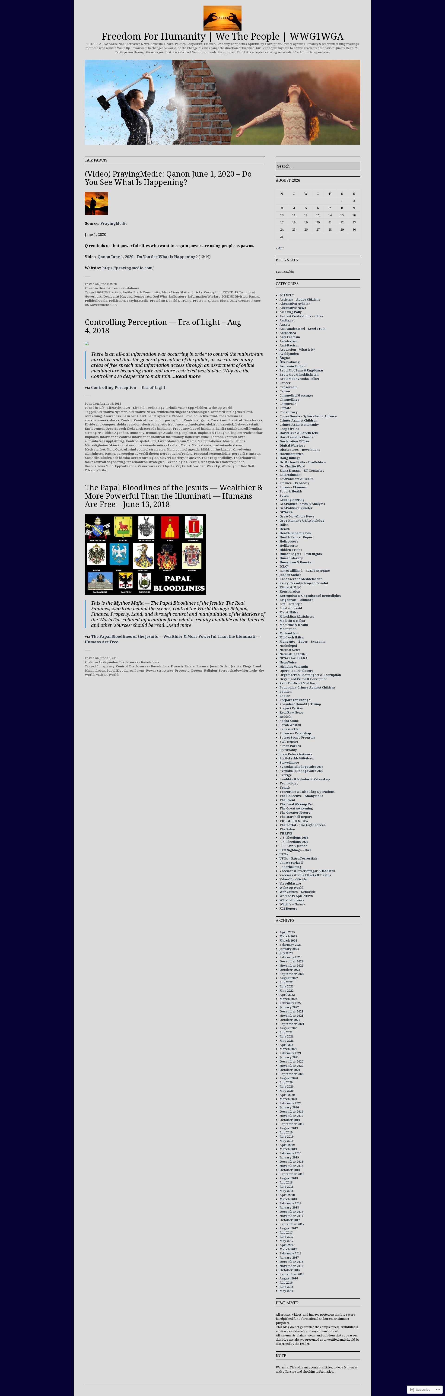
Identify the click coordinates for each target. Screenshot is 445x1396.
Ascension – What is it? (297, 349)
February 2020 (290, 1103)
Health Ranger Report (297, 537)
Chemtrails (288, 404)
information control (115, 437)
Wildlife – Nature (292, 904)
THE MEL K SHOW (294, 821)
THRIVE (286, 833)
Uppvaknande (125, 466)
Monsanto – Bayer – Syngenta (302, 641)
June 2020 (286, 1086)
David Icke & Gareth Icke (299, 433)
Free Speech (116, 428)
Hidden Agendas (115, 433)
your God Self (243, 466)
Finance (202, 666)
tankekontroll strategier (145, 462)
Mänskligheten (96, 445)
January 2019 (289, 1157)
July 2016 (286, 1282)
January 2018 (289, 1207)
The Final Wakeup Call (297, 804)
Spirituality (288, 750)
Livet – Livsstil (291, 608)
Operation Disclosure (297, 671)
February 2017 (290, 1253)
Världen (199, 466)
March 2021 (288, 1049)
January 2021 (289, 1057)
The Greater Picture (295, 812)
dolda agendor (128, 424)
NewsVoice (288, 662)
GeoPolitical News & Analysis (302, 504)
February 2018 (290, 1203)
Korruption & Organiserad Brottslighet (310, 595)
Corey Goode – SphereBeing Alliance (308, 416)
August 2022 (289, 978)
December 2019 (291, 1111)
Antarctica (288, 333)
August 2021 (289, 1028)
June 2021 (286, 1036)
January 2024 (289, 949)
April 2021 (287, 1045)
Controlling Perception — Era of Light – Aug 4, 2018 (163, 326)
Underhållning (290, 867)
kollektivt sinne (197, 437)
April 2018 (287, 1195)
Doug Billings (290, 458)
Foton (284, 495)
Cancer (285, 383)
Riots (224, 300)
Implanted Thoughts (213, 433)
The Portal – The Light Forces (303, 825)
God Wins (160, 296)
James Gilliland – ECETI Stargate (305, 570)
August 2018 (289, 1178)
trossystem (210, 462)
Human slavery (291, 558)
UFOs (284, 854)
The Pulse (287, 829)
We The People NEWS (296, 896)
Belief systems (158, 416)
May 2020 (286, 1090)
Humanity (137, 433)
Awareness (112, 416)
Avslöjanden (108, 662)
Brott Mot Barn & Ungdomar (302, 370)
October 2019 (290, 1120)
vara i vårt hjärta (161, 466)
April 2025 (287, 932)
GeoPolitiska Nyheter (296, 508)
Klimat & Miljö (290, 587)
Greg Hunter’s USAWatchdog (302, 520)
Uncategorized (291, 862)
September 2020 (292, 1074)
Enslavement (95, 428)
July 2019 (286, 1132)
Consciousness (230, 416)
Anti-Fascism (290, 337)
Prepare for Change (295, 700)
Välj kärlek (184, 466)
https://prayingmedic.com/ (128, 267)
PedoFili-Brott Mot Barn (298, 683)
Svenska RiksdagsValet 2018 (301, 767)
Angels (285, 324)
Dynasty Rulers (183, 666)
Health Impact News (295, 533)
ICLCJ (284, 566)
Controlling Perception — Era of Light (128, 387)
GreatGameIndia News (297, 516)
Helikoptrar (289, 545)
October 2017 (290, 1220)
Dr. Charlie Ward (292, 466)
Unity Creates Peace (245, 300)
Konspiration (290, 591)
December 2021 (291, 1011)
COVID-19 (230, 292)
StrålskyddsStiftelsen (297, 758)
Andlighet (287, 320)
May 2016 (286, 1291)
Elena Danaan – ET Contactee (302, 470)
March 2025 (288, 936)
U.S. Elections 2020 (294, 842)
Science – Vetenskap (295, 733)
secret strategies (144, 458)
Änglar (285, 358)
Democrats (142, 296)
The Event (287, 800)
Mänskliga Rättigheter (297, 616)
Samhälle (92, 458)
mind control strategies (146, 449)
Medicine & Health (294, 625)
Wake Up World (220, 408)
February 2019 (290, 1153)
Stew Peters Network (296, 754)
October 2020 (290, 1070)
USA (113, 305)
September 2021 (292, 1024)
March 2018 (288, 1199)
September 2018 (292, 1174)
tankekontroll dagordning (105, 462)
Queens (197, 670)
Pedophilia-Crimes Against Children (307, 687)
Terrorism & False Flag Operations (307, 792)
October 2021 (290, 1020)
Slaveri (165, 458)
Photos (285, 696)
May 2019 (286, 1141)
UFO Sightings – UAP (295, 850)
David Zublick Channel (297, 437)
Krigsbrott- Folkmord (297, 600)
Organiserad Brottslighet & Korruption (310, 675)
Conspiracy (105, 666)
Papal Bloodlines (120, 670)
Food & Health (291, 491)
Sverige (286, 775)
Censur (285, 391)
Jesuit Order (219, 666)
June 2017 (286, 1236)
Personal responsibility (212, 453)
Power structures (160, 670)
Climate (285, 408)
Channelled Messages (297, 395)
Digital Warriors (292, 445)
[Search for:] (318, 166)
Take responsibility (216, 458)
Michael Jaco (289, 633)
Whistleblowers (292, 900)
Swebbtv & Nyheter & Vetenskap (305, 779)
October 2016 (290, 1270)
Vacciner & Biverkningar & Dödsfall (307, 871)
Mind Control (117, 449)
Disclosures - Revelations (119, 288)
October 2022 (290, 970)
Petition (286, 691)
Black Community (146, 292)
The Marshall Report (296, 817)
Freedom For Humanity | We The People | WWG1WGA (222, 36)
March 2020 (288, 1099)
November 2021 (291, 1015)
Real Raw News (291, 712)
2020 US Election (108, 292)
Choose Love (182, 416)
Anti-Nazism (289, 341)
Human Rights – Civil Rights (301, 554)
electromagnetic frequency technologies (173, 424)
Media (185, 445)
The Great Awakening (296, 808)
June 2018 (286, 1186)
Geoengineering (292, 500)
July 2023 (286, 953)
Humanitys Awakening (163, 433)
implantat (189, 433)
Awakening (93, 416)
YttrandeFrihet (96, 470)
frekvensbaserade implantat (149, 428)
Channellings (289, 399)
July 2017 (286, 1232)
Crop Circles (289, 429)
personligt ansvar (246, 453)
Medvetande (201, 445)
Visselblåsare (290, 883)
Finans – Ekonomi (293, 487)
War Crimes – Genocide (298, 892)
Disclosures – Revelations (300, 449)
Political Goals (96, 300)
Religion (210, 670)
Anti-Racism (289, 345)
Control (127, 420)
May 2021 (286, 1040)
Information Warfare (204, 296)
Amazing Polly (291, 312)
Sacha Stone (289, 721)
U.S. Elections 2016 (294, 837)
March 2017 (288, 1249)
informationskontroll (148, 437)
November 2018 (291, 1166)
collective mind (205, 416)
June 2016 (286, 1287)
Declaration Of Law (295, 441)
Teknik (171, 408)
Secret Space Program (297, 737)
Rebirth (285, 716)
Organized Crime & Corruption (303, 679)
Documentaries (292, 454)
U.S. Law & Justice (293, 846)
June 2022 (286, 986)
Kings (247, 666)
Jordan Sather (290, 575)
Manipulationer (210, 441)
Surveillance (289, 762)
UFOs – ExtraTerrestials (299, 858)
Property (182, 670)
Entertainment (291, 475)
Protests (200, 300)
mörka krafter (168, 445)
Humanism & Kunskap (297, 562)
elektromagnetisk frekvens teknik (232, 424)
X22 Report (288, 908)
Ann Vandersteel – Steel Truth (302, 329)
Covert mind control (226, 420)
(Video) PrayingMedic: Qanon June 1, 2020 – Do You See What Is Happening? (168, 178)
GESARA (286, 512)
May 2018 (286, 1191)
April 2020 (287, 1095)
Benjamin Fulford (293, 366)
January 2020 (289, 1107)
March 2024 (288, 940)
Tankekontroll (244, 458)
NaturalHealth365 (293, 654)
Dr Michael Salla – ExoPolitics (303, 462)
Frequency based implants (193, 428)
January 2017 (289, 1257)
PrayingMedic (113, 223)
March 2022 (288, 999)
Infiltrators (178, 296)
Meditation (288, 629)
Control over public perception (158, 420)
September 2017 (292, 1224)
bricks (197, 292)
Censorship (289, 387)
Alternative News (141, 412)
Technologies (176, 462)
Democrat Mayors (117, 296)
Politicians (117, 300)
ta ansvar (192, 458)
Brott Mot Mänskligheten (299, 374)
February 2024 (290, 944)
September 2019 (292, 1124)
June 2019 (286, 1136)
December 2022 (291, 961)
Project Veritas (291, 708)
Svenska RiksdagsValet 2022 (301, 771)
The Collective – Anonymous (301, 796)
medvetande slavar (227, 445)
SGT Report (289, 741)
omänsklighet (221, 449)
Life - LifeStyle (110, 408)
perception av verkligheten (138, 453)
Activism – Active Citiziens (300, 299)
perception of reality (176, 453)
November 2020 (291, 1065)
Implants (92, 437)
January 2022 (289, 1007)
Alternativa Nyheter (111, 412)
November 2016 (291, 1266)
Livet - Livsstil (133, 408)
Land (257, 666)
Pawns (254, 296)
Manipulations (234, 441)
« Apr (280, 248)
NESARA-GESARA (294, 658)
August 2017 (289, 1228)
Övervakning (290, 362)
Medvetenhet (95, 449)
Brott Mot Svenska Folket (299, 379)
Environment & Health (297, 479)
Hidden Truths (291, 550)
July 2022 (286, 982)
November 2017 (291, 1216)
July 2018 (286, 1182)
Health (285, 529)
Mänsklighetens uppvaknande (132, 445)
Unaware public (232, 462)
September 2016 (292, 1274)
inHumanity (175, 437)
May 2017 (286, 1241)
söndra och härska (115, 458)
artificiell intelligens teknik (231, 412)
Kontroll (216, 437)
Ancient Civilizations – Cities (301, 316)
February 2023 (290, 957)
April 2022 (287, 995)
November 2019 (291, 1116)
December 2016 (291, 1262)
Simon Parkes (290, 746)
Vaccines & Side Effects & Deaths (305, 875)
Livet (162, 441)
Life (153, 441)
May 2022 (286, 990)
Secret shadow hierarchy (238, 670)
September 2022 (292, 974)
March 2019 (288, 1149)
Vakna (142, 466)
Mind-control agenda (183, 449)
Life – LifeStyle (291, 604)
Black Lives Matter (176, 292)
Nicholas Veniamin (294, 666)
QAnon (213, 300)
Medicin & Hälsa (292, 621)
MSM (205, 449)
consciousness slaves (102, 420)
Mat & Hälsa (289, 612)
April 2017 (287, 1245)
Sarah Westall (290, 725)
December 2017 (291, 1211)
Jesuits (236, 666)
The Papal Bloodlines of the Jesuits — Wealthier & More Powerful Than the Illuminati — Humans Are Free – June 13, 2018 (174, 495)
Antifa (127, 292)
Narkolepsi (288, 646)
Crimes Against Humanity (299, 424)
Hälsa (284, 525)
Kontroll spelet (137, 441)
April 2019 (287, 1145)
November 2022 (291, 965)
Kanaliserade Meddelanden (301, 579)
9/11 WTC (287, 295)
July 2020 (286, 1082)
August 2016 (289, 1278)
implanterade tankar (247, 433)
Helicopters (289, 541)
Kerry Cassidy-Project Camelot (304, 583)
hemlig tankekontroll (232, 428)
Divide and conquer (100, 424)
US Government (97, 305)
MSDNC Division (235, 296)
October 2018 (290, 1170)
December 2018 (291, 1161)
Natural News (290, 650)
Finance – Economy (294, 483)
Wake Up (213, 466)
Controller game (196, 420)
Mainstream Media (181, 441)
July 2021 (286, 1032)
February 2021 (290, 1053)
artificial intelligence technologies (183, 412)
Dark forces (252, 420)
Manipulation (95, 670)
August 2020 (289, 1078)
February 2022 (290, 1003)
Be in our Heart (134, 416)
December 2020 (291, 1061)
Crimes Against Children (298, 420)
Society (178, 458)
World (226, 466)
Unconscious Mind (99, 466)
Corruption (212, 292)
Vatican (101, 675)
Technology (155, 408)
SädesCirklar (290, 729)
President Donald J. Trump (170, 300)
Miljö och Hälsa (292, 637)
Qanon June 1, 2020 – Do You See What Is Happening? (148, 256)
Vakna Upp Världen (192, 408)
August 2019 (289, 1128)
